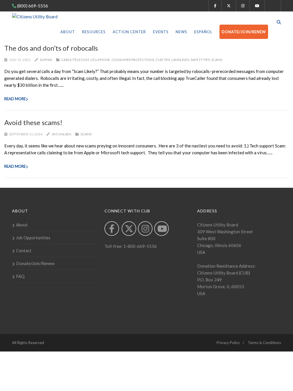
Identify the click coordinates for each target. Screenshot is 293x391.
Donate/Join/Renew (244, 31)
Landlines (180, 60)
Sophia (46, 60)
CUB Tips (163, 60)
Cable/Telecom (75, 60)
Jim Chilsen (61, 134)
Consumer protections (133, 60)
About (67, 31)
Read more (15, 98)
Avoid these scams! (33, 122)
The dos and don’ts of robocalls (51, 48)
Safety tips (200, 60)
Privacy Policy (228, 342)
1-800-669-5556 (139, 246)
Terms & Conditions (264, 342)
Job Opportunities (33, 237)
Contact (23, 250)
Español (203, 31)
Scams (216, 60)
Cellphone (100, 60)
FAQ (20, 276)
